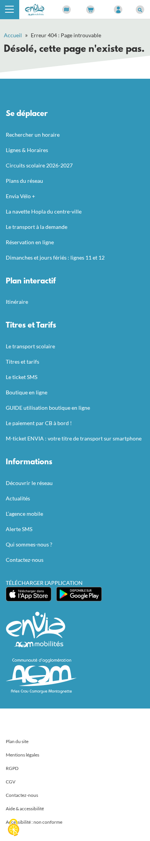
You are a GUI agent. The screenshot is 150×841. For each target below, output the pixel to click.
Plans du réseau (24, 180)
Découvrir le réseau (29, 483)
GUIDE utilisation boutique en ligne (48, 407)
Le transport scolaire (30, 346)
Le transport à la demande (36, 226)
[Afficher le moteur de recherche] (140, 9)
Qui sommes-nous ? (29, 544)
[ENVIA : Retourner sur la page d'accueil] (34, 8)
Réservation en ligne (30, 242)
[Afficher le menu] (9, 9)
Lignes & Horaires (27, 150)
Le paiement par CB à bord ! (39, 423)
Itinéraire (17, 301)
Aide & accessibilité (25, 808)
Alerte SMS (19, 529)
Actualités (18, 498)
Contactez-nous (24, 559)
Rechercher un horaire (33, 134)
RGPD (12, 768)
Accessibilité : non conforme (34, 822)
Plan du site (17, 741)
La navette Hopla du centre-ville (44, 211)
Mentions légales (22, 755)
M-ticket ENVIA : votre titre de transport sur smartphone (74, 438)
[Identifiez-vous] (118, 10)
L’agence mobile (24, 513)
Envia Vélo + (20, 196)
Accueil (13, 35)
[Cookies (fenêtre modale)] (13, 828)
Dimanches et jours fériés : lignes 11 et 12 (55, 257)
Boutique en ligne (26, 392)
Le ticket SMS (21, 377)
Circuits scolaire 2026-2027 (39, 165)
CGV (10, 782)
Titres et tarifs (22, 361)
